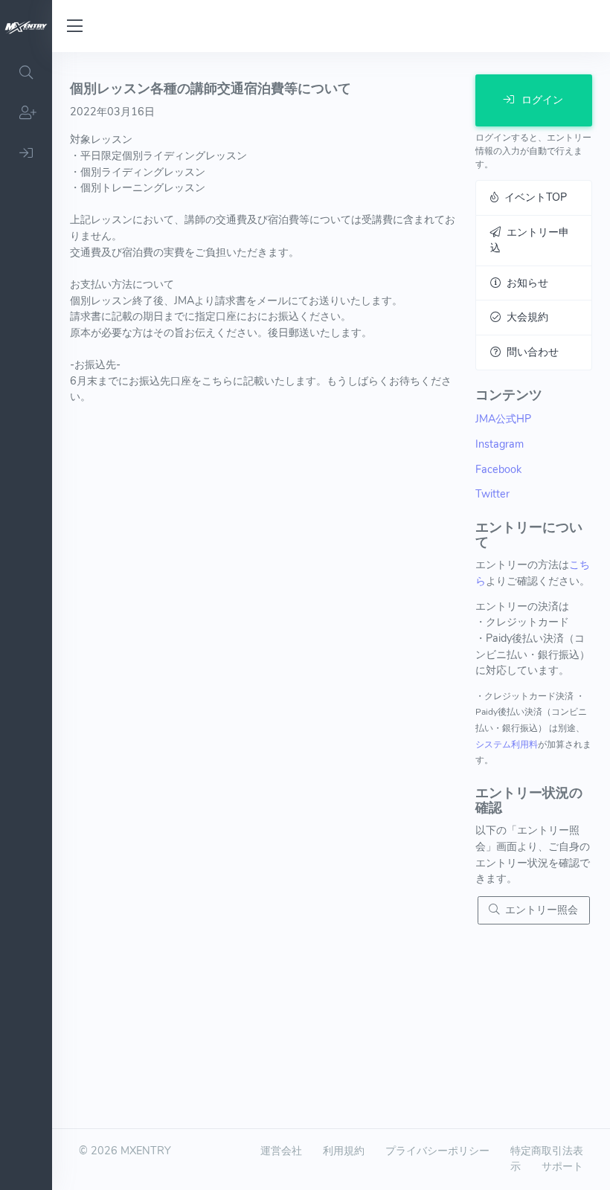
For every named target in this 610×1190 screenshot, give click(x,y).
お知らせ (524, 282)
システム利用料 (506, 744)
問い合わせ (530, 351)
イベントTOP (532, 197)
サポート (562, 1166)
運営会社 (281, 1150)
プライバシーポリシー (437, 1150)
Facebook (498, 469)
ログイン (540, 99)
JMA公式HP (503, 418)
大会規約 (524, 316)
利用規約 (344, 1150)
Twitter (492, 493)
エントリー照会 (538, 909)
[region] (26, 621)
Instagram (499, 444)
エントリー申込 (529, 240)
